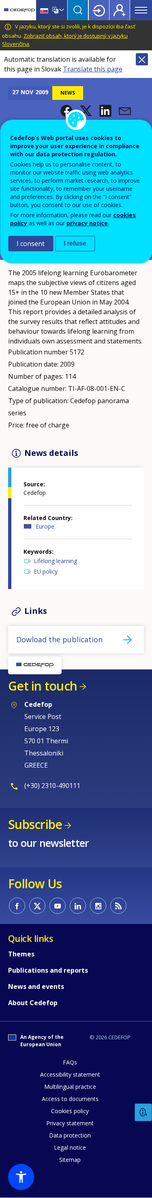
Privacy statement (70, 1123)
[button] (105, 111)
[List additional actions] (60, 10)
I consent (31, 243)
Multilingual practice (70, 1086)
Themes (21, 954)
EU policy (46, 571)
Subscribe (35, 824)
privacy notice (87, 223)
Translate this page (92, 69)
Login (99, 10)
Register (119, 10)
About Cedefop (33, 1002)
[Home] (19, 10)
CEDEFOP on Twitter (37, 906)
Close (142, 59)
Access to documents (70, 1099)
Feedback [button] (143, 1112)
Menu (141, 10)
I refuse (75, 243)
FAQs (70, 1062)
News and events (36, 986)
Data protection (70, 1135)
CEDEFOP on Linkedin (78, 906)
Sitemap (70, 1159)
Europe (45, 526)
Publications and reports (48, 970)
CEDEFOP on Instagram (98, 906)
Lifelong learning (55, 561)
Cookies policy (70, 1111)
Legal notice (70, 1147)
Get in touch (42, 686)
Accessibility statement (70, 1074)
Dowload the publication (59, 639)
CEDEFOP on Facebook (17, 906)
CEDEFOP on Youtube (57, 906)
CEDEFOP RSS (118, 906)
